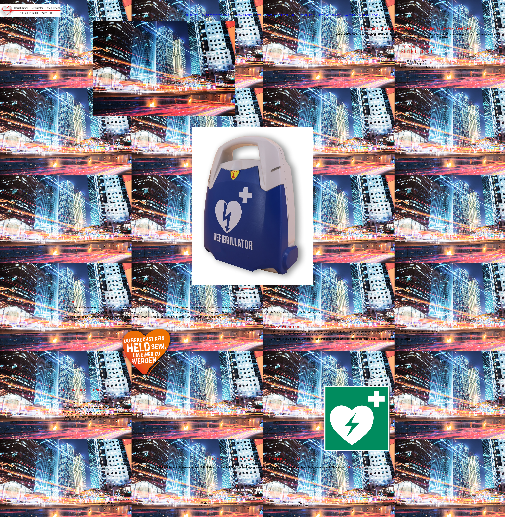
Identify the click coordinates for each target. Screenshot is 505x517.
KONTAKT (350, 15)
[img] (30, 10)
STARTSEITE (192, 15)
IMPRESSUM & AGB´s (369, 15)
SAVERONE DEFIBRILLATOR (247, 15)
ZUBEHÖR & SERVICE (330, 15)
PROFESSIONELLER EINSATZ (280, 15)
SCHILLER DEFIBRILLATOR (215, 15)
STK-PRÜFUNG (307, 15)
